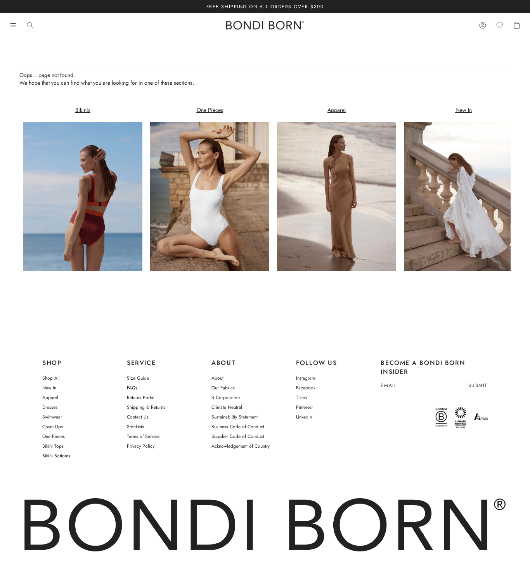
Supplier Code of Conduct (237, 436)
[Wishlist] (500, 25)
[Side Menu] (13, 25)
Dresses (49, 407)
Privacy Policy (140, 446)
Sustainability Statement (234, 416)
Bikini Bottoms (56, 455)
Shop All (51, 378)
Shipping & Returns (146, 407)
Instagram (305, 378)
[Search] (30, 25)
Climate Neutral (226, 407)
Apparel (50, 397)
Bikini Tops (53, 446)
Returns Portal (140, 397)
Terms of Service (143, 436)
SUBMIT (478, 386)
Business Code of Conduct (237, 426)
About (217, 378)
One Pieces (53, 436)
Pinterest (304, 407)
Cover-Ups (52, 426)
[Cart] (517, 25)
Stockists (135, 426)
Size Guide (138, 378)
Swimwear (52, 416)
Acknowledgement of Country (240, 446)
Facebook (305, 387)
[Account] (483, 25)
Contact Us (138, 416)
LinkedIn (304, 416)
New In (49, 387)
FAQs (132, 387)
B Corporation (225, 397)
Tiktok (301, 397)
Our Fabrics (223, 387)
